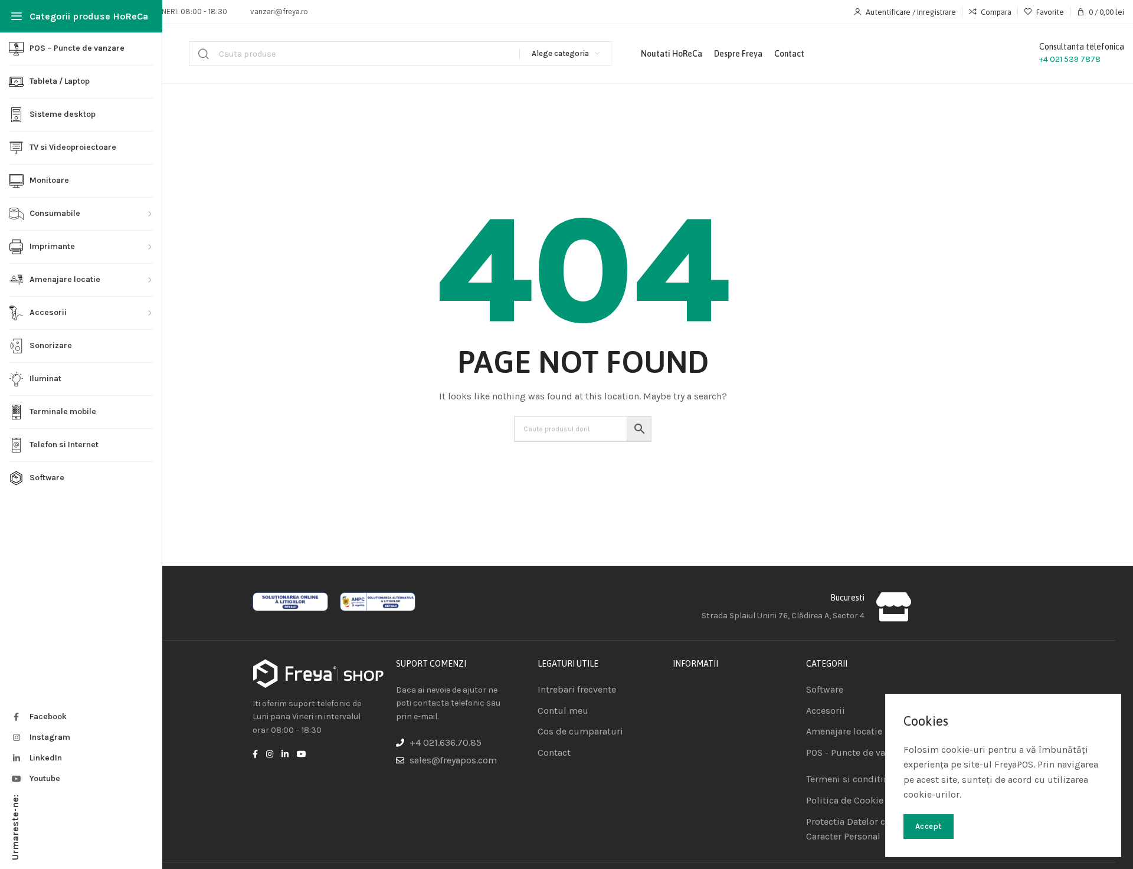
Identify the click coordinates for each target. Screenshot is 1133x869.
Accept (928, 826)
